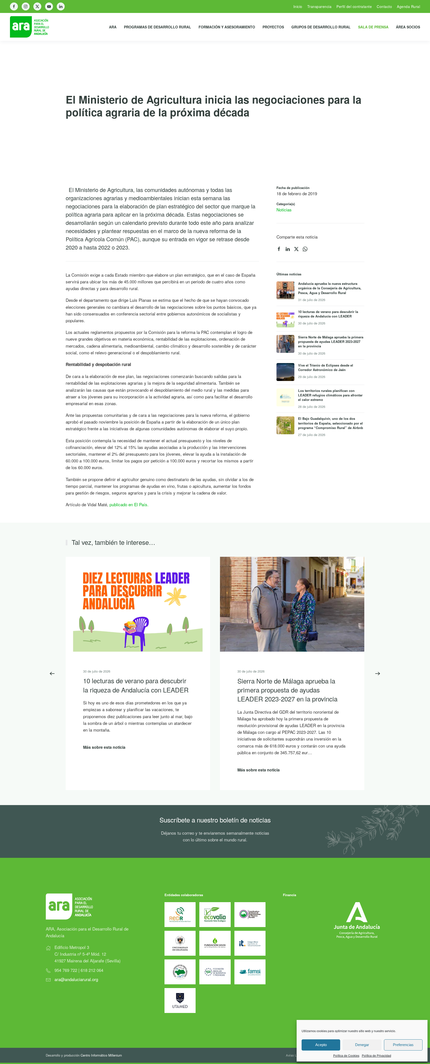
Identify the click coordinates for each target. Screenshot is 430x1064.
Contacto (384, 6)
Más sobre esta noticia (104, 747)
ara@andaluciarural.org (76, 979)
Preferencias (403, 1045)
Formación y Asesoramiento (227, 26)
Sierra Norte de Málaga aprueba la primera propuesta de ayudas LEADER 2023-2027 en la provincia (287, 689)
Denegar (362, 1045)
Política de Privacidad (376, 1055)
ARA (112, 26)
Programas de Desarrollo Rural (157, 26)
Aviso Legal (294, 1055)
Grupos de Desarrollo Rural (321, 26)
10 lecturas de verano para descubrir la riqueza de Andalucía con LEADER (136, 685)
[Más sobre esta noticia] (138, 603)
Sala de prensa (373, 26)
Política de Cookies (346, 1055)
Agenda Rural (408, 6)
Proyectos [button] (273, 26)
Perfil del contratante (354, 6)
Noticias (284, 209)
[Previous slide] (52, 674)
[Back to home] (33, 26)
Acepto (321, 1045)
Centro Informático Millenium (101, 1055)
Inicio (297, 6)
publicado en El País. (129, 504)
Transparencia (319, 6)
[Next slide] (378, 674)
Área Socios (408, 26)
